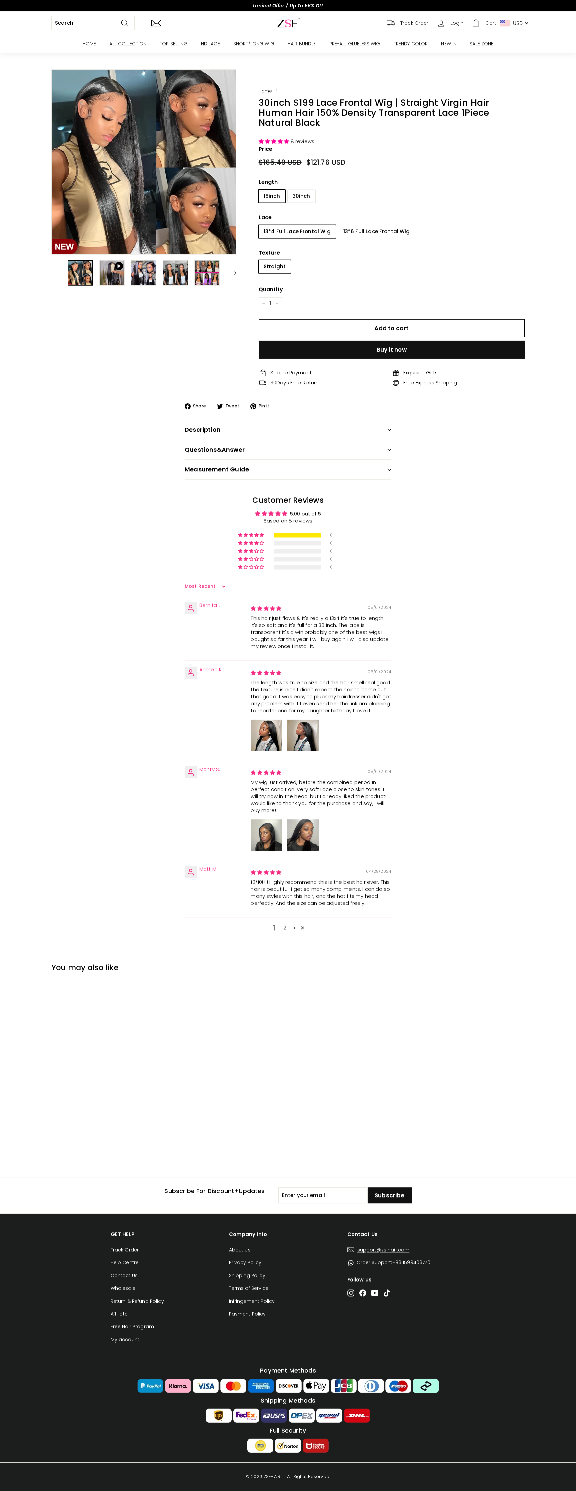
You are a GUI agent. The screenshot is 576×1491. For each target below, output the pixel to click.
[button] (275, 141)
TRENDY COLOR (411, 43)
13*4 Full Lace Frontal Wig (297, 231)
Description (203, 429)
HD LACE (210, 43)
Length (268, 182)
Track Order (125, 1249)
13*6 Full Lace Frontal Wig (376, 231)
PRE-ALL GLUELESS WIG (354, 43)
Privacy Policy (245, 1262)
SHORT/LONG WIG (253, 43)
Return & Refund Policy (137, 1301)
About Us (240, 1249)
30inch (301, 196)
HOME (89, 43)
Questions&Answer (215, 449)
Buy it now (392, 350)
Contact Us (124, 1275)
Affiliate (119, 1314)
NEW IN (448, 43)
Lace (265, 217)
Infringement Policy (252, 1301)
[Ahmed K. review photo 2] (303, 735)
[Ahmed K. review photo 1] (267, 735)
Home (265, 91)
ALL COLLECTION (127, 43)
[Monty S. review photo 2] (303, 835)
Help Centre (125, 1262)
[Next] (232, 273)
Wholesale (123, 1288)
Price (266, 149)
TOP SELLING (174, 43)
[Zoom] (144, 162)
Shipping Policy (247, 1275)
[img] (266, 608)
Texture (269, 253)
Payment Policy (247, 1314)
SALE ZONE (481, 43)
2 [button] (284, 927)
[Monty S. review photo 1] (267, 835)
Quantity (271, 289)
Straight (275, 266)
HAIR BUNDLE (302, 43)
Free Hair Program (132, 1326)
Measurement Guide (217, 469)
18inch (272, 196)
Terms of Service (249, 1288)
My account (125, 1339)
